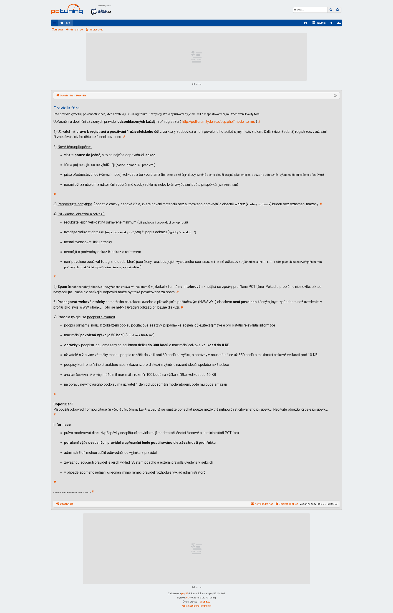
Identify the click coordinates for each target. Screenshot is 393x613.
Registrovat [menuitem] (339, 23)
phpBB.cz (205, 601)
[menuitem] (305, 23)
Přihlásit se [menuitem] (332, 23)
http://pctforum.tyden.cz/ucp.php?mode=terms (218, 122)
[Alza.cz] (101, 10)
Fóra (67, 23)
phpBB (185, 593)
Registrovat (96, 29)
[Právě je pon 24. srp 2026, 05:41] (335, 95)
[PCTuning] (67, 9)
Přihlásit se (76, 29)
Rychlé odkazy (55, 23)
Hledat (59, 29)
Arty (187, 597)
